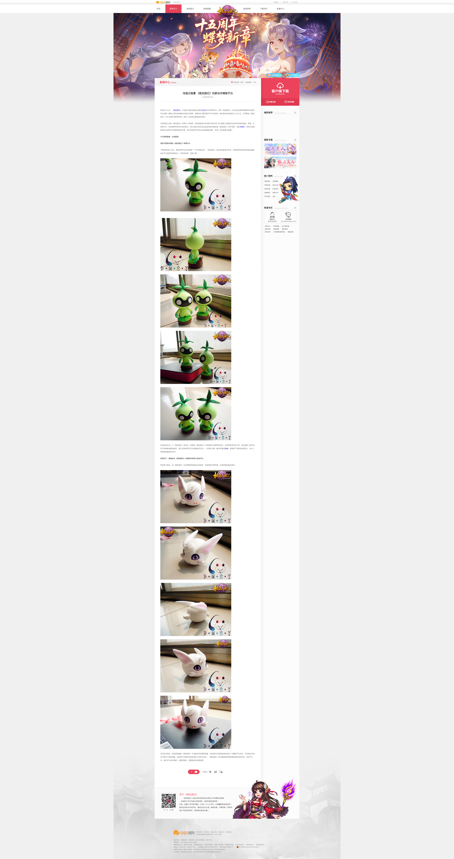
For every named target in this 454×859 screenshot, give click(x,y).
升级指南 (275, 181)
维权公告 (214, 832)
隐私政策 (184, 840)
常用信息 (267, 185)
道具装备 (267, 189)
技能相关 (267, 192)
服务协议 (176, 840)
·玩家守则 (267, 229)
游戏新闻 (248, 82)
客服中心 (280, 9)
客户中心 (209, 840)
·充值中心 (267, 226)
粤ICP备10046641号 (226, 847)
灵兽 (274, 196)
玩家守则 (191, 840)
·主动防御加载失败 (279, 232)
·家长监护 (267, 232)
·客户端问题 (285, 226)
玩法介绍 (275, 185)
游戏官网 (199, 832)
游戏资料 (247, 9)
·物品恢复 (276, 229)
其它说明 (267, 196)
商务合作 (221, 832)
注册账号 (276, 2)
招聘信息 (229, 832)
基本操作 (267, 181)
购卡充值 (295, 2)
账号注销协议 (200, 840)
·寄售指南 (276, 226)
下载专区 (264, 9)
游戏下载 (285, 2)
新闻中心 (173, 9)
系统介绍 (275, 192)
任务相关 (275, 189)
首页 (158, 9)
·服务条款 (285, 229)
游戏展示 (190, 9)
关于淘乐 (206, 832)
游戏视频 (207, 9)
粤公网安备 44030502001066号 (249, 847)
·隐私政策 (290, 232)
